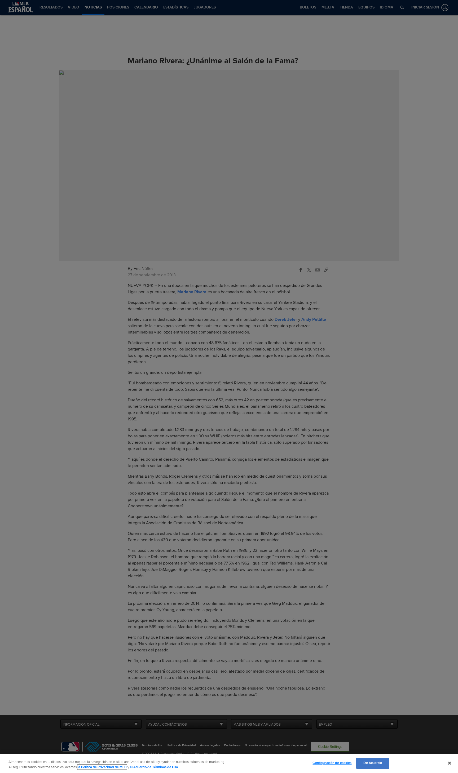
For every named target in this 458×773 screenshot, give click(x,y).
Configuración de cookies (331, 763)
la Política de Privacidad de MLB (102, 767)
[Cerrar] (449, 763)
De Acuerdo (372, 763)
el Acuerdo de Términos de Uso (154, 767)
